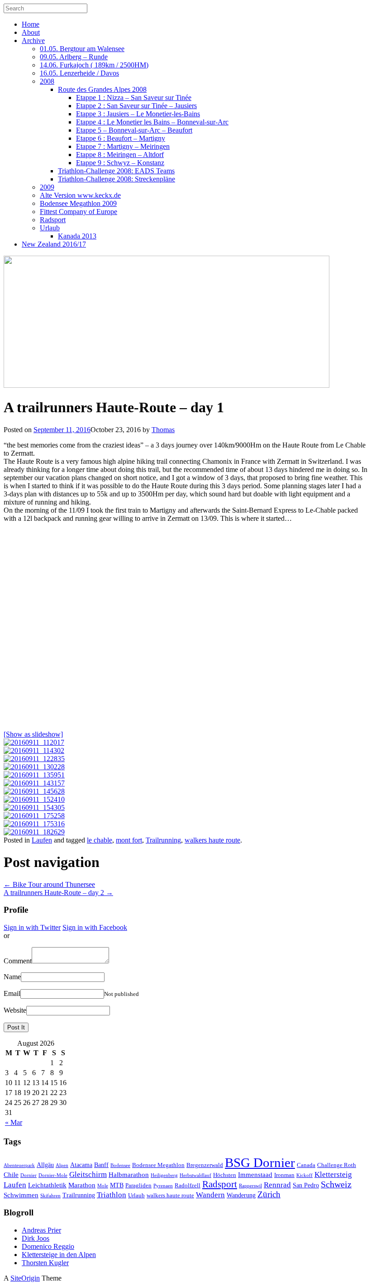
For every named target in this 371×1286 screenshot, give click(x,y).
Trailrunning (163, 840)
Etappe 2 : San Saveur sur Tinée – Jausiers (136, 106)
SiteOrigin (25, 1278)
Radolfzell (187, 1185)
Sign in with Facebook (94, 927)
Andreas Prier (41, 1230)
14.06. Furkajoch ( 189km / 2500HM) (94, 65)
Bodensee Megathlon (158, 1165)
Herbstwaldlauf (195, 1175)
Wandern (210, 1195)
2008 (47, 81)
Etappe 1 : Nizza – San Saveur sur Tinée (133, 97)
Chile (11, 1174)
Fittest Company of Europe (78, 211)
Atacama (81, 1164)
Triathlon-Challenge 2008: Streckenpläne (116, 179)
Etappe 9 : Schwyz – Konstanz (120, 163)
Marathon (81, 1185)
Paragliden (138, 1185)
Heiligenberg (164, 1175)
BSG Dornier (260, 1162)
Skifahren (50, 1195)
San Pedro (306, 1185)
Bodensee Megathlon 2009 (78, 203)
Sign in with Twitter (32, 927)
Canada (306, 1165)
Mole (102, 1185)
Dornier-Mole (52, 1175)
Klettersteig (333, 1174)
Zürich (269, 1194)
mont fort (129, 840)
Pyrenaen (163, 1185)
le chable (99, 840)
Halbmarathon (129, 1174)
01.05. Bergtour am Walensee (82, 48)
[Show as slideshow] (33, 734)
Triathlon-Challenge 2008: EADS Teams (116, 171)
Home (30, 24)
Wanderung (241, 1195)
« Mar (13, 1122)
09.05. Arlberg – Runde (74, 57)
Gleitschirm (88, 1174)
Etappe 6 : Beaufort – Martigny (120, 138)
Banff (101, 1164)
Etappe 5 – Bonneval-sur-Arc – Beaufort (134, 130)
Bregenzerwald (204, 1165)
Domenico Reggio (48, 1246)
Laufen (42, 840)
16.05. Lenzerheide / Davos (79, 73)
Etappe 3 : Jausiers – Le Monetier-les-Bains (138, 114)
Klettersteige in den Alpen (59, 1254)
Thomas (163, 429)
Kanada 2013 (77, 236)
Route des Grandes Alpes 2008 (102, 89)
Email (12, 993)
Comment (18, 961)
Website (15, 1010)
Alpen (62, 1165)
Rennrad (277, 1185)
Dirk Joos (35, 1238)
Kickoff (304, 1175)
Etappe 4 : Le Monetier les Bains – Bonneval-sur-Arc (152, 122)
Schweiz (336, 1184)
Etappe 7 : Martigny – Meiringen (123, 146)
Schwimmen (21, 1195)
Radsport (53, 220)
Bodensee (120, 1165)
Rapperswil (250, 1185)
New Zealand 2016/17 (54, 244)
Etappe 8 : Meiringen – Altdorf (120, 154)
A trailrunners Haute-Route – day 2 (58, 892)
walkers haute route (212, 840)
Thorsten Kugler (45, 1263)
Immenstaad (255, 1174)
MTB (117, 1185)
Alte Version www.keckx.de (80, 195)
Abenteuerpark (19, 1165)
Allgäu (45, 1164)
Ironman (284, 1175)
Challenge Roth (336, 1165)
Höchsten (224, 1175)
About (31, 32)
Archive (33, 40)
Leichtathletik (47, 1185)
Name (12, 977)
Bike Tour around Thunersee (49, 884)
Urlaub (50, 228)
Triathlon (111, 1195)
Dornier (28, 1175)
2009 (47, 187)
